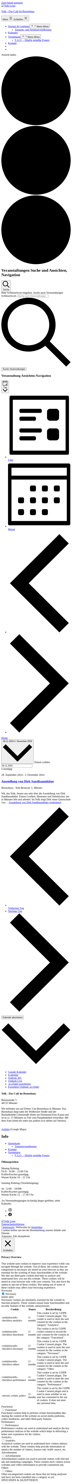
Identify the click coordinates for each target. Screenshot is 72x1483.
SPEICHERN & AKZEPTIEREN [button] (19, 1480)
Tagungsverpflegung (26, 1146)
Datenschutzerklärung (12, 1224)
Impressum (8, 1227)
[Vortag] (39, 632)
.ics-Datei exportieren (19, 1083)
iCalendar (13, 1075)
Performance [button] (8, 1421)
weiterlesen (35, 802)
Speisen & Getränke (18, 26)
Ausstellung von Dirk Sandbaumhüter (27, 781)
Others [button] (4, 1467)
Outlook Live (15, 1080)
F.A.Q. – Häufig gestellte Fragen (32, 40)
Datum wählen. (42, 762)
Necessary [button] (6, 1290)
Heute (4, 738)
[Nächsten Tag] (39, 732)
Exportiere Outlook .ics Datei (23, 1086)
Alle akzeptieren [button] (21, 1236)
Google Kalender (17, 1072)
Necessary (10, 1293)
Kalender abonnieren (12, 1017)
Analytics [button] (6, 1437)
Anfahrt (5, 1129)
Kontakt (12, 43)
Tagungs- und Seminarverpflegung (33, 29)
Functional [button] (7, 1406)
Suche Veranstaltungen (14, 369)
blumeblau (36, 1227)
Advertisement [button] (9, 1452)
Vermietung (14, 36)
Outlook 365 (14, 1078)
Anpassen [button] (6, 1236)
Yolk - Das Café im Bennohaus (17, 11)
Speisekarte (14, 1143)
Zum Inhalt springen (12, 2)
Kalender (13, 32)
